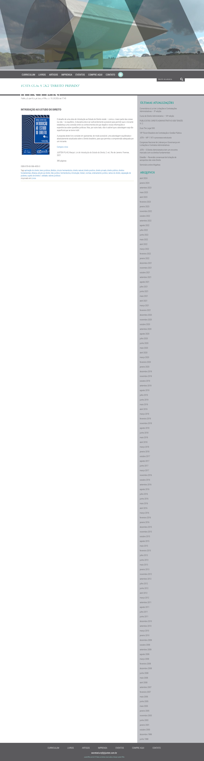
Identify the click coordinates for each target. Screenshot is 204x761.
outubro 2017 (145, 456)
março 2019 (144, 413)
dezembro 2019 (146, 371)
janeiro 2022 (144, 258)
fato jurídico (55, 173)
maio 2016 (144, 503)
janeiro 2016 (144, 522)
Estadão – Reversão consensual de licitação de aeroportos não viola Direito (158, 158)
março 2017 (144, 470)
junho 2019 (144, 399)
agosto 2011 (144, 607)
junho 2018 (144, 432)
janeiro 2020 (144, 366)
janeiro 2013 (144, 569)
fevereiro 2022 (145, 253)
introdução (75, 173)
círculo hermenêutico (64, 170)
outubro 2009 (145, 644)
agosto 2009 (144, 654)
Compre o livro (62, 146)
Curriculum (28, 74)
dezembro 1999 (146, 734)
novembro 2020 (146, 319)
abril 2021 (143, 300)
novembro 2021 (146, 267)
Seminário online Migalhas (150, 164)
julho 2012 (144, 583)
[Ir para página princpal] (40, 108)
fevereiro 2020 (145, 362)
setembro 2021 (145, 277)
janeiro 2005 (144, 710)
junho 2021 (144, 291)
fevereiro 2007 (145, 691)
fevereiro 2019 (145, 418)
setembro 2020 (145, 329)
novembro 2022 (146, 211)
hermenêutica (65, 173)
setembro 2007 (145, 687)
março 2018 (144, 446)
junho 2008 (144, 673)
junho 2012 (144, 588)
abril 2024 (143, 178)
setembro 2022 (145, 220)
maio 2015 (144, 545)
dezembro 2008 (146, 668)
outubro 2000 (145, 729)
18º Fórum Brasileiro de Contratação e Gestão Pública (161, 132)
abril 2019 (143, 409)
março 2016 (144, 512)
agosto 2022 (144, 225)
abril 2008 (143, 682)
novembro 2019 (146, 376)
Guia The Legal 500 (147, 128)
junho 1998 (144, 739)
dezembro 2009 (146, 640)
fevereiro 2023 (145, 201)
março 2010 (144, 630)
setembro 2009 (145, 649)
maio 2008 (144, 677)
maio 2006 (144, 696)
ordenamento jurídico (100, 173)
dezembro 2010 (146, 621)
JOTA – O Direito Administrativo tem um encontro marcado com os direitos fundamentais (159, 151)
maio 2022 (144, 239)
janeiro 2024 (144, 182)
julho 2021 (144, 286)
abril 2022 (143, 244)
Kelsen (82, 173)
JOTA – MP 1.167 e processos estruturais (156, 137)
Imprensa (66, 74)
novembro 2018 (146, 423)
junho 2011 (144, 616)
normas (88, 173)
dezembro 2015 (146, 526)
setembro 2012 (145, 578)
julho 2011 (144, 611)
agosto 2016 (144, 489)
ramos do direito (114, 173)
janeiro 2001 (144, 724)
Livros (42, 74)
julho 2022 (144, 230)
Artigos (53, 74)
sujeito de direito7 (34, 175)
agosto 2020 (144, 333)
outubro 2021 (145, 272)
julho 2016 (144, 494)
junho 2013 (144, 559)
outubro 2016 (145, 479)
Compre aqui (95, 74)
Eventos (80, 74)
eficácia (34, 173)
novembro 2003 (146, 715)
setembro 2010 (145, 625)
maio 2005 (144, 706)
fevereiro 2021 (145, 310)
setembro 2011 (145, 602)
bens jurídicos (45, 170)
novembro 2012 (146, 574)
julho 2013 (144, 555)
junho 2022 (144, 234)
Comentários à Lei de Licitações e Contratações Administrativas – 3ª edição (158, 110)
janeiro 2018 (144, 451)
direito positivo (89, 170)
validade (44, 175)
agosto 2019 (144, 390)
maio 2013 (144, 564)
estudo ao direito (44, 173)
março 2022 (144, 248)
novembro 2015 (146, 531)
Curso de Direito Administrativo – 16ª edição (157, 115)
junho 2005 (144, 701)
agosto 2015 (144, 541)
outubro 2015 (145, 536)
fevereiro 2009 (145, 663)
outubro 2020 (145, 324)
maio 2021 (144, 296)
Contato (110, 74)
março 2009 (144, 658)
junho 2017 (144, 465)
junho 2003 (144, 720)
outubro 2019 (145, 380)
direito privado (101, 170)
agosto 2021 (144, 281)
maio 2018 (144, 437)
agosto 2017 (144, 461)
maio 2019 (144, 404)
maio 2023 (144, 192)
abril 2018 (143, 442)
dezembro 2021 (146, 263)
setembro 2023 (145, 187)
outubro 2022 (145, 215)
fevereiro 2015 (145, 550)
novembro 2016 (146, 475)
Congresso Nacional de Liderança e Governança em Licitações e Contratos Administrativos (160, 143)
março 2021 (144, 305)
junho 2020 (144, 343)
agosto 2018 (144, 428)
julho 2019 (144, 395)
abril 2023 (143, 197)
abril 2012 (143, 592)
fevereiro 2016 (145, 517)
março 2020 (144, 357)
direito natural (78, 170)
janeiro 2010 (144, 635)
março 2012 (144, 597)
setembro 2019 (145, 385)
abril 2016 (143, 508)
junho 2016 (144, 498)
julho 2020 (144, 338)
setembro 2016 (145, 484)
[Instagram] (120, 75)
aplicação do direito (32, 170)
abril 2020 (143, 352)
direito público (112, 170)
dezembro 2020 (146, 314)
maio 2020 (144, 347)
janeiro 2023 (144, 206)
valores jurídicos (54, 175)
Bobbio (53, 170)
